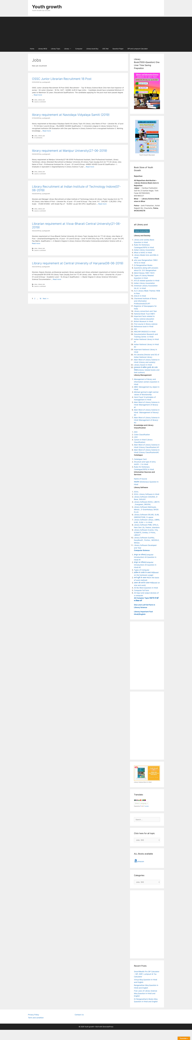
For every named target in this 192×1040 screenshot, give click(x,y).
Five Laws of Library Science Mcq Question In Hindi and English (145, 993)
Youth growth (47, 6)
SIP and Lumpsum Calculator (138, 49)
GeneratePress (108, 1027)
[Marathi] (141, 800)
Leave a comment (40, 102)
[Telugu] (145, 800)
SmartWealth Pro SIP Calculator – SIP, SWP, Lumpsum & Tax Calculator (146, 974)
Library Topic (55, 49)
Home (32, 49)
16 (41, 299)
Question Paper (118, 49)
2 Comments (38, 137)
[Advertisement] (96, 31)
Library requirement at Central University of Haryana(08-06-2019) (77, 263)
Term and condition (36, 1018)
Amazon (140, 861)
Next (45, 299)
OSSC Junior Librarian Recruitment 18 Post (62, 79)
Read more (38, 95)
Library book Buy (92, 49)
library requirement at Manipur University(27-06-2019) (69, 150)
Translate (146, 806)
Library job (41, 100)
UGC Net (105, 49)
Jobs (35, 100)
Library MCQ (42, 49)
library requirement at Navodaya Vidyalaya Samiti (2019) (71, 114)
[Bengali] (135, 800)
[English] (137, 800)
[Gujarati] (139, 800)
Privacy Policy (33, 1015)
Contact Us (79, 1015)
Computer (78, 49)
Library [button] (66, 49)
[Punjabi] (143, 800)
